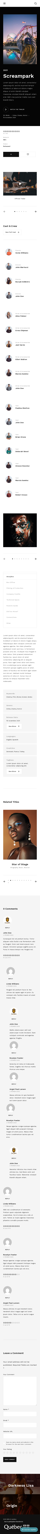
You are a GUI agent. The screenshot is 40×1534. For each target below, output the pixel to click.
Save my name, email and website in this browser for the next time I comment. (19, 1443)
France (16, 751)
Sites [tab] (9, 623)
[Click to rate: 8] (26, 1452)
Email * (6, 1420)
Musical (26, 867)
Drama (19, 115)
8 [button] (28, 558)
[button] (4, 211)
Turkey (22, 751)
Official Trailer (20, 198)
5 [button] (23, 211)
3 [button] (19, 211)
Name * (6, 1409)
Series (30, 697)
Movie (19, 697)
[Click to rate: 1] (4, 1452)
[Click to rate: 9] (29, 1452)
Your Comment (8, 1374)
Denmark (9, 751)
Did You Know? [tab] (12, 611)
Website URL (8, 1431)
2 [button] (14, 558)
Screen (24, 697)
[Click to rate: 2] (7, 1452)
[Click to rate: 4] (13, 1452)
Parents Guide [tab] (12, 606)
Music (21, 867)
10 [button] (28, 880)
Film (14, 697)
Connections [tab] (12, 617)
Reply (7, 928)
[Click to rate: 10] (33, 1452)
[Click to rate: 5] (17, 1452)
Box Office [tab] (11, 582)
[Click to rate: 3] (10, 1452)
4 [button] (21, 211)
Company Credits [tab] (13, 594)
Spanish (15, 740)
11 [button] (30, 880)
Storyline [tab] (10, 576)
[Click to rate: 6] (20, 1452)
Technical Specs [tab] (13, 600)
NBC (4, 140)
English (9, 740)
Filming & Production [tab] (15, 588)
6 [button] (23, 558)
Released (6, 146)
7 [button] (21, 880)
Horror (25, 115)
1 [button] (14, 211)
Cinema (9, 697)
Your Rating (7, 1449)
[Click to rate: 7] (23, 1452)
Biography (14, 867)
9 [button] (26, 880)
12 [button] (8, 882)
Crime (15, 115)
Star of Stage (20, 864)
